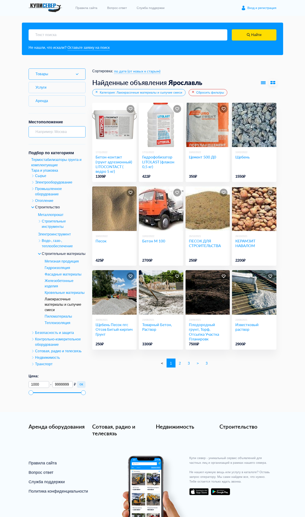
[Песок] (114, 208)
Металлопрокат (50, 215)
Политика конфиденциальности (58, 491)
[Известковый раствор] (254, 292)
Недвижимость (175, 426)
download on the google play (220, 491)
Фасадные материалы (63, 274)
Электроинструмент (54, 234)
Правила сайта (86, 8)
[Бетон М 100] (161, 208)
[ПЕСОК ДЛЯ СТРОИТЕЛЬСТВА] (208, 208)
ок (81, 384)
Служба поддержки (151, 8)
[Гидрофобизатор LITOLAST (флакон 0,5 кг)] (161, 125)
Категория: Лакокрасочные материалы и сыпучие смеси (140, 92)
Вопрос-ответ (117, 8)
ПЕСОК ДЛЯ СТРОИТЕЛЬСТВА (205, 243)
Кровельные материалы (65, 293)
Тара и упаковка (44, 170)
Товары (42, 74)
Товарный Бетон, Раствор (157, 327)
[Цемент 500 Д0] (208, 125)
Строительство (238, 426)
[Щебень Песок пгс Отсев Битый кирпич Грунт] (114, 292)
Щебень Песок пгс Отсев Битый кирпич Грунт (114, 329)
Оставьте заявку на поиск (88, 47)
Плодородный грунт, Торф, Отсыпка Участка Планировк (204, 331)
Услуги (41, 87)
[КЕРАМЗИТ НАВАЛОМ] (254, 208)
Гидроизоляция (57, 268)
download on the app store (199, 491)
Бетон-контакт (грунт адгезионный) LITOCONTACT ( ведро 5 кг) (114, 164)
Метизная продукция (62, 261)
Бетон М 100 (153, 241)
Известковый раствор (247, 327)
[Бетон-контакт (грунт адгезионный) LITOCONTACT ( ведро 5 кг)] (114, 125)
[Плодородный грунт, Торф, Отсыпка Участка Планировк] (208, 292)
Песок (101, 241)
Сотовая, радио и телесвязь (113, 430)
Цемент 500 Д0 (202, 157)
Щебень (242, 157)
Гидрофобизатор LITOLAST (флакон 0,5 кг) (158, 162)
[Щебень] (254, 125)
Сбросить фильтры (209, 92)
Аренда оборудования (57, 426)
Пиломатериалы (58, 316)
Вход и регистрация (261, 8)
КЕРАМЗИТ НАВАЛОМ (245, 243)
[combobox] (137, 71)
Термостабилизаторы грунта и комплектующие (56, 162)
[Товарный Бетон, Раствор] (161, 292)
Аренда (42, 101)
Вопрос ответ (41, 472)
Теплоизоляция (57, 323)
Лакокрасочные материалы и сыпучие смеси (63, 304)
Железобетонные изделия (59, 283)
